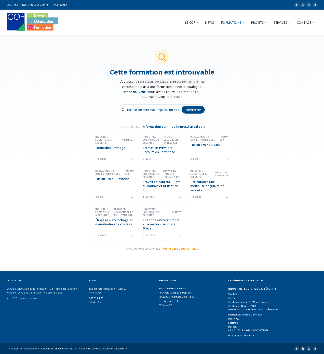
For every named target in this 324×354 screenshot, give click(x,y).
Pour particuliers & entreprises (175, 292)
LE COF (190, 22)
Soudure (232, 293)
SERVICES (280, 22)
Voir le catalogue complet (180, 248)
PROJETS (257, 22)
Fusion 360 (233, 318)
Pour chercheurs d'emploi (172, 288)
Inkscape (233, 326)
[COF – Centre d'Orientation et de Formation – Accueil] (32, 22)
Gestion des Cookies (89, 348)
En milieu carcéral (168, 301)
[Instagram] (308, 4)
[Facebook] (296, 4)
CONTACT (304, 22)
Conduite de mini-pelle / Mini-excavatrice (249, 301)
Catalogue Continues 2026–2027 (176, 296)
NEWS (209, 22)
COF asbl (13, 348)
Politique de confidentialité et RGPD (59, 348)
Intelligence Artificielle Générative (245, 314)
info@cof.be (60, 4)
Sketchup (233, 322)
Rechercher (193, 110)
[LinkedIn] (315, 4)
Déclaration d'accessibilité (115, 348)
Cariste (232, 297)
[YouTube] (302, 4)
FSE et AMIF (165, 305)
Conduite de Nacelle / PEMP (242, 306)
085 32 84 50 (96, 298)
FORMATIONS (231, 22)
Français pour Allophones (241, 335)
